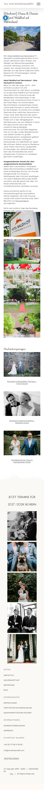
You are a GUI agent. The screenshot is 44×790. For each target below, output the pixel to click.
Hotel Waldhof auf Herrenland (21, 56)
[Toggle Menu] (38, 4)
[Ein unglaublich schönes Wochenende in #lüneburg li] (22, 556)
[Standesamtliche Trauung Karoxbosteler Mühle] (22, 443)
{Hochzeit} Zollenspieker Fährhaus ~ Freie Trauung (22, 382)
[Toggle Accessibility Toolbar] (5, 18)
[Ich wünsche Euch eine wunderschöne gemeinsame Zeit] (22, 526)
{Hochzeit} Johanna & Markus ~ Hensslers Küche (22, 422)
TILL (11, 774)
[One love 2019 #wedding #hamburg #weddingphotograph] (22, 587)
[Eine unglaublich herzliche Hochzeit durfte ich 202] (22, 618)
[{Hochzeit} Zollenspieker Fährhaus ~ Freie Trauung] (22, 364)
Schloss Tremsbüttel (24, 211)
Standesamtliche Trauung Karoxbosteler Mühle (22, 461)
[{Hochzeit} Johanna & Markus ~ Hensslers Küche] (22, 403)
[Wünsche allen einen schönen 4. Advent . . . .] (22, 649)
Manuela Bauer (22, 201)
